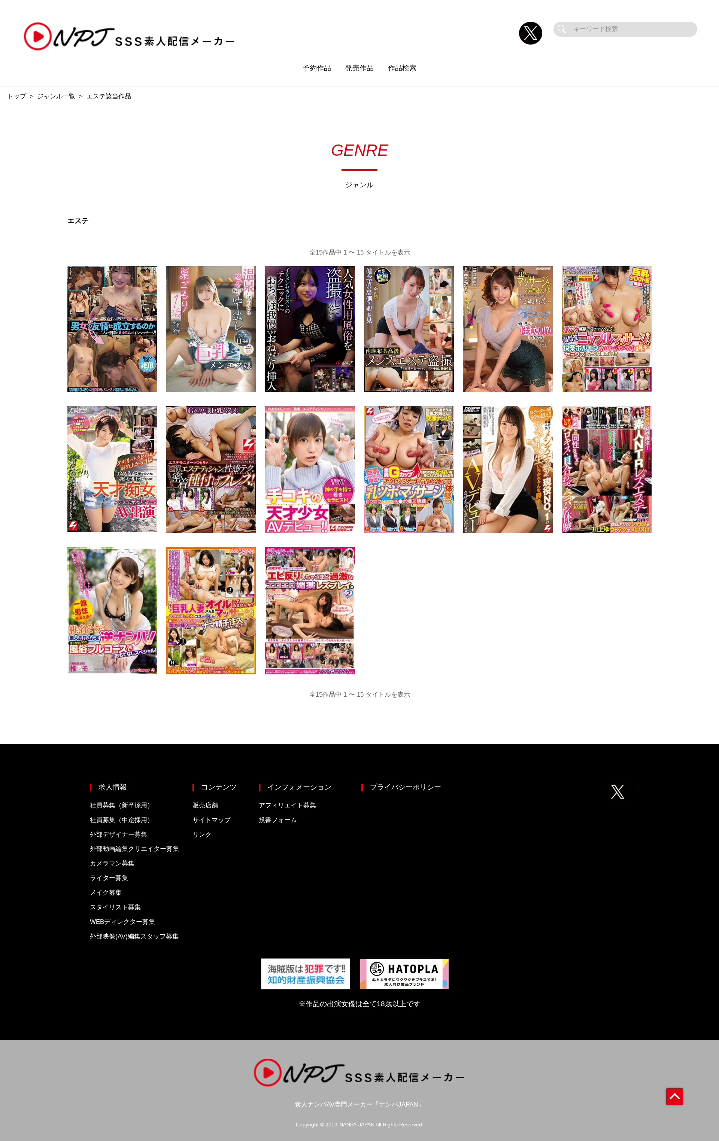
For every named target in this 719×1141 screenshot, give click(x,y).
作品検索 (402, 68)
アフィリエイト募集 (287, 805)
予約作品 (317, 68)
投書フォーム (278, 820)
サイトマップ (211, 820)
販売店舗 (205, 805)
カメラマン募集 (112, 863)
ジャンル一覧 (56, 96)
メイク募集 (106, 892)
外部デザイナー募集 (118, 834)
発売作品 (359, 68)
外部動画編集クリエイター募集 (134, 848)
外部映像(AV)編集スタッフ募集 (134, 936)
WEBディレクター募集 (122, 921)
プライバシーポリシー (405, 787)
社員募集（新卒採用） (122, 805)
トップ (16, 96)
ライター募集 (109, 878)
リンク (202, 834)
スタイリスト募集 (115, 907)
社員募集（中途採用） (122, 820)
